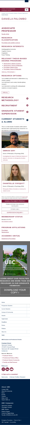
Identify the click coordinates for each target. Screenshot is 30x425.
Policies (4, 328)
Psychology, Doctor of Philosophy (12, 69)
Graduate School (5, 13)
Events (3, 394)
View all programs (8, 72)
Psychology (5, 230)
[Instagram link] (3, 369)
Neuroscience (5, 232)
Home (3, 302)
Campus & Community (7, 312)
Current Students (6, 309)
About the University (7, 391)
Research (22, 377)
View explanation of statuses (7, 221)
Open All (5, 92)
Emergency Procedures (7, 420)
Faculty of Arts (5, 34)
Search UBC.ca (6, 399)
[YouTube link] (11, 369)
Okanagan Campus (7, 407)
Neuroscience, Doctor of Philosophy (13, 65)
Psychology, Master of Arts (11, 67)
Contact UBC (5, 389)
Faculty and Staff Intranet (10, 362)
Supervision (5, 318)
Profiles (17, 377)
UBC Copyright (5, 422)
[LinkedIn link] (7, 369)
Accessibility (13, 422)
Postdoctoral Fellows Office (10, 357)
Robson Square (6, 411)
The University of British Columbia (11, 3)
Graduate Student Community (11, 360)
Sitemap (12, 377)
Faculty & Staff (25, 196)
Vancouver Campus (7, 405)
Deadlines (4, 322)
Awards (3, 315)
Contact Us (5, 350)
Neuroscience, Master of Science (12, 63)
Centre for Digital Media (8, 413)
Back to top (5, 377)
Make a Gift (5, 398)
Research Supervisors (22, 13)
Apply (3, 335)
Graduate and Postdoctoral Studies (15, 340)
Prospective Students (13, 13)
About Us (4, 331)
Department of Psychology (9, 238)
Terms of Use (17, 420)
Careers (4, 396)
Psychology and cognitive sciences (11, 42)
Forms (3, 325)
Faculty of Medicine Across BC (10, 415)
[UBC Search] (26, 2)
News (3, 393)
